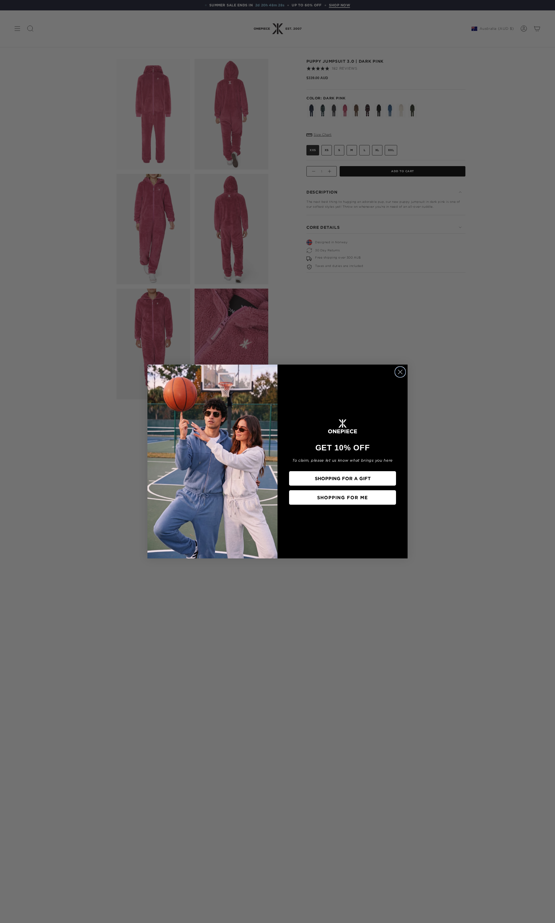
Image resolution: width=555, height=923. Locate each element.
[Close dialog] (400, 372)
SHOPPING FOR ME (342, 497)
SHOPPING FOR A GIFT (343, 478)
